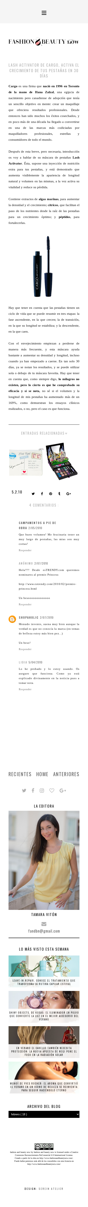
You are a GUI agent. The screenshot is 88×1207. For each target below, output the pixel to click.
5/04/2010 (36, 662)
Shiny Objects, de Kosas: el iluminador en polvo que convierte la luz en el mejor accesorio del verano (44, 1016)
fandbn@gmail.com (44, 931)
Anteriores (66, 774)
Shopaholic (29, 617)
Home (42, 774)
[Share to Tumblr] (59, 494)
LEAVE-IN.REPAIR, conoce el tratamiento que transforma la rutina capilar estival (44, 982)
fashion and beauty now (44, 1152)
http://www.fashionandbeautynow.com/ (56, 1158)
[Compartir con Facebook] (42, 494)
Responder (25, 550)
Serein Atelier (51, 1188)
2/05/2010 (35, 528)
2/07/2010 (41, 563)
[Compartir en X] (33, 494)
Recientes (20, 774)
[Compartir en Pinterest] (51, 494)
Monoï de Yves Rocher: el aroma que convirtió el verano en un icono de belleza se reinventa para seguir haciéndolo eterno (44, 1087)
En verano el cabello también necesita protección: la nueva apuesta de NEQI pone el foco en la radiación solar (44, 1051)
